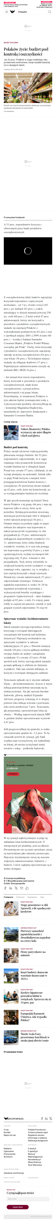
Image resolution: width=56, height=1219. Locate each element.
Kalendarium (33, 1178)
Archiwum (8, 1157)
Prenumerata (9, 1154)
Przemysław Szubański (14, 217)
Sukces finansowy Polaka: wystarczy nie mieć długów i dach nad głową (36, 432)
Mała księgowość (35, 1157)
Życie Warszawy (35, 1165)
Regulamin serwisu (36, 1135)
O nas (6, 1130)
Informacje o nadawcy (37, 1138)
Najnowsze (32, 897)
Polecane (20, 897)
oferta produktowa (12, 1182)
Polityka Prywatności (37, 1130)
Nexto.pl (31, 1154)
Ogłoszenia (9, 1151)
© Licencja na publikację (15, 878)
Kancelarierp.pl (34, 1159)
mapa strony (9, 1178)
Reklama (7, 1148)
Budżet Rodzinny (11, 43)
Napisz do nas (10, 1135)
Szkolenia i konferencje (14, 1173)
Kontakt (7, 1132)
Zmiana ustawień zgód (38, 1132)
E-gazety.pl (33, 1151)
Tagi (42, 897)
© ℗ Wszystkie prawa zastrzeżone (19, 881)
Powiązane (8, 897)
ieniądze (22, 12)
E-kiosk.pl (32, 1148)
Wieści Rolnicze (34, 1162)
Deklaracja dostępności (38, 1141)
